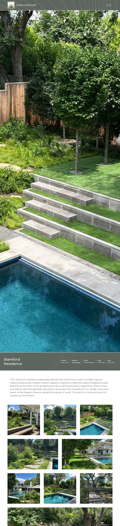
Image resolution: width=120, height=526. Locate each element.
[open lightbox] (24, 420)
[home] (22, 5)
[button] (108, 5)
